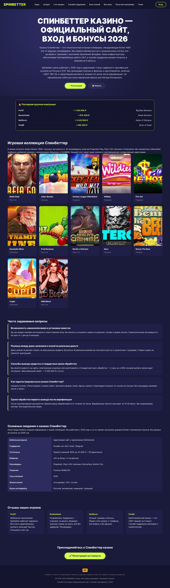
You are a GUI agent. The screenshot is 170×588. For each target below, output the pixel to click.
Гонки (140, 4)
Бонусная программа (125, 4)
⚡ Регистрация (75, 86)
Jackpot (46, 4)
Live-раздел (59, 4)
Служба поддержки (76, 4)
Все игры (108, 4)
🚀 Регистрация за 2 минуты (85, 555)
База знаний (94, 4)
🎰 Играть (96, 86)
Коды (37, 4)
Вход (161, 4)
